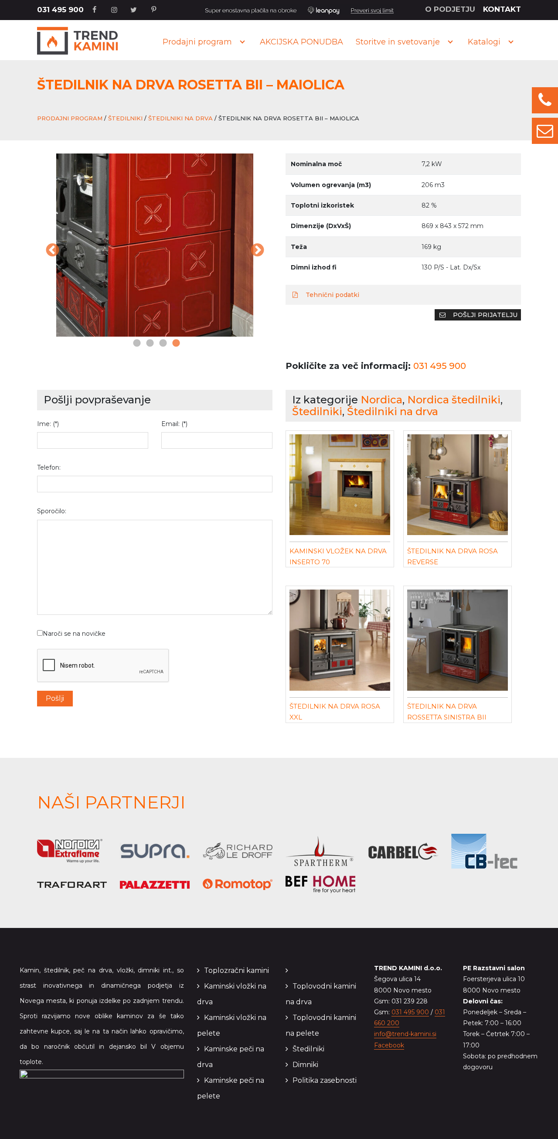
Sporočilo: (51, 511)
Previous (52, 251)
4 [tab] (174, 343)
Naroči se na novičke (74, 634)
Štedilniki (125, 118)
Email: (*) (174, 424)
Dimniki (305, 1065)
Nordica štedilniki (453, 399)
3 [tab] (161, 343)
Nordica (381, 399)
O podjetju (450, 9)
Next (257, 251)
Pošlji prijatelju (484, 315)
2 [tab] (148, 343)
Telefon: (49, 467)
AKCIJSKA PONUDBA (301, 42)
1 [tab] (135, 343)
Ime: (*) (48, 424)
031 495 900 (60, 9)
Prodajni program (197, 42)
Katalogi (484, 42)
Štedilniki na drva (180, 118)
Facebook (389, 1045)
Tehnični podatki (331, 295)
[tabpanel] (132, 245)
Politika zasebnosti (325, 1080)
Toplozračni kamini (236, 970)
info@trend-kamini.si (405, 1034)
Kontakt (502, 9)
